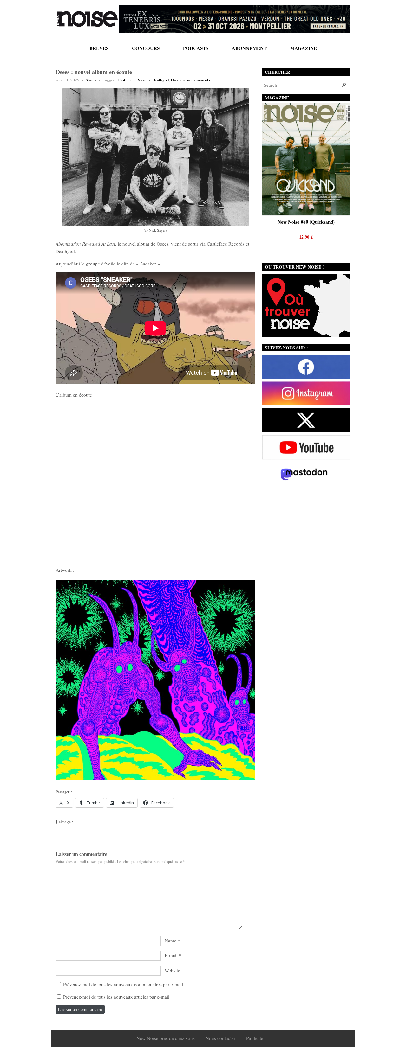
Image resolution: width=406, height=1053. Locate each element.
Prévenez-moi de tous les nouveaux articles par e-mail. (117, 996)
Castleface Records (134, 80)
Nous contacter (220, 1038)
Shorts (91, 80)
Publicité (254, 1038)
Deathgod (160, 80)
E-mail (171, 955)
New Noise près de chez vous (165, 1038)
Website (172, 970)
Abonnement (249, 48)
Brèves (98, 48)
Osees (176, 80)
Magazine (303, 48)
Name (170, 940)
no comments (198, 80)
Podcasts (195, 48)
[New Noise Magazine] (87, 19)
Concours (146, 48)
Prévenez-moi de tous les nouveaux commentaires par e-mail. (123, 984)
